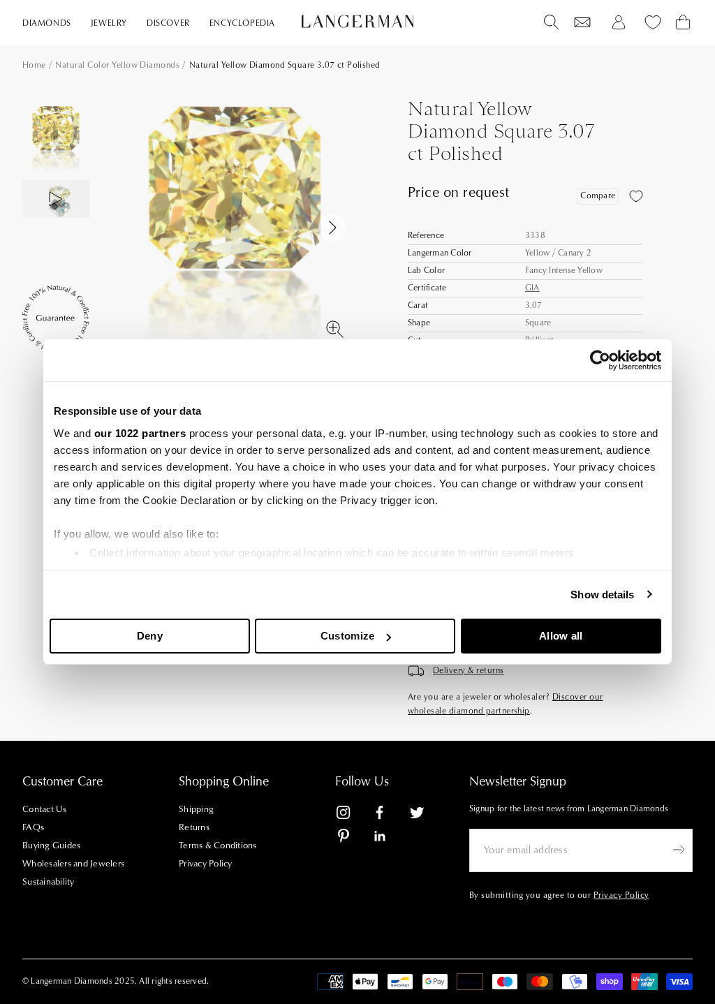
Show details (602, 594)
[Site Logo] (357, 21)
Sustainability (48, 881)
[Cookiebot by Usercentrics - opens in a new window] (600, 360)
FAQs (33, 827)
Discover (168, 23)
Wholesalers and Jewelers (73, 863)
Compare (597, 196)
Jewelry (109, 23)
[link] (352, 815)
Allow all (561, 636)
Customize (347, 636)
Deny (150, 636)
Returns (194, 827)
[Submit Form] (679, 850)
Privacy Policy (206, 863)
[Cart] (683, 22)
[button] (55, 240)
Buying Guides (51, 845)
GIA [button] (532, 288)
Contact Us (44, 809)
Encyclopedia (242, 23)
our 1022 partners (140, 433)
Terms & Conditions (218, 845)
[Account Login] (618, 22)
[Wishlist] (582, 22)
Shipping (196, 809)
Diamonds (46, 23)
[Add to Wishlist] (636, 196)
